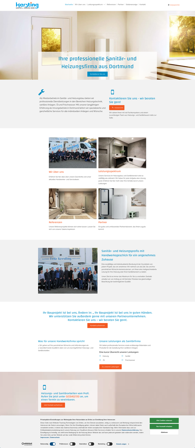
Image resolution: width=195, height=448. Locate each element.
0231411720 (175, 5)
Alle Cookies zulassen (164, 420)
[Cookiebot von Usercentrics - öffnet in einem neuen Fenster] (27, 444)
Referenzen (55, 222)
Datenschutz (55, 437)
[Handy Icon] (44, 390)
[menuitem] (69, 4)
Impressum (44, 437)
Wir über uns (56, 171)
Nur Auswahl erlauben (164, 426)
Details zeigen (121, 444)
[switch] (72, 444)
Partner (102, 222)
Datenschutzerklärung (130, 430)
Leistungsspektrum (109, 171)
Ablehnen (164, 432)
